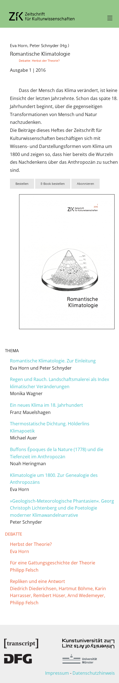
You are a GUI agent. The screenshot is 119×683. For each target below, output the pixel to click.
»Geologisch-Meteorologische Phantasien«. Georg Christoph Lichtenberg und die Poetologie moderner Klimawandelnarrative (62, 508)
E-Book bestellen (53, 183)
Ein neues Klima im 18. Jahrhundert (46, 405)
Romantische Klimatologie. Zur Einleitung (53, 361)
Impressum (57, 673)
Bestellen (22, 183)
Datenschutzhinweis (94, 673)
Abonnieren (85, 183)
